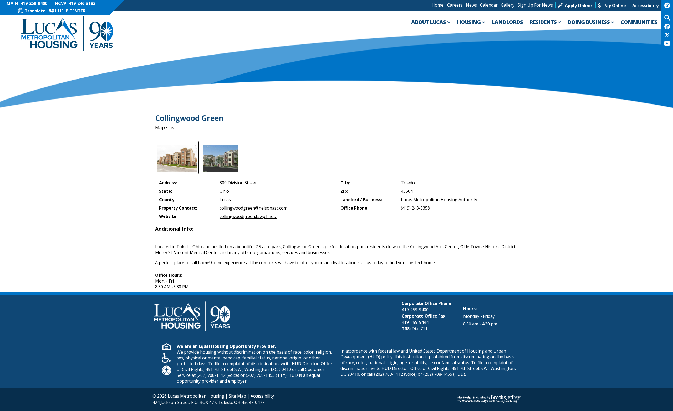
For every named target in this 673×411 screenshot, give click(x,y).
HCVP (75, 3)
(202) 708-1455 (260, 375)
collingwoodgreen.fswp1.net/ (248, 216)
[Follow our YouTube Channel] (667, 44)
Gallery (507, 5)
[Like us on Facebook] (667, 27)
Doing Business (589, 22)
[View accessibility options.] (667, 7)
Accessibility (262, 396)
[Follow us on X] (667, 35)
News (471, 5)
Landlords (507, 22)
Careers (455, 5)
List (172, 127)
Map (160, 127)
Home (437, 5)
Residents (543, 22)
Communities (639, 22)
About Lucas (429, 22)
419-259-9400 (415, 310)
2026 (162, 396)
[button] (645, 5)
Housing (469, 22)
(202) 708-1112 (211, 375)
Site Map (237, 396)
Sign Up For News (535, 5)
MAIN (27, 3)
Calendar (489, 5)
